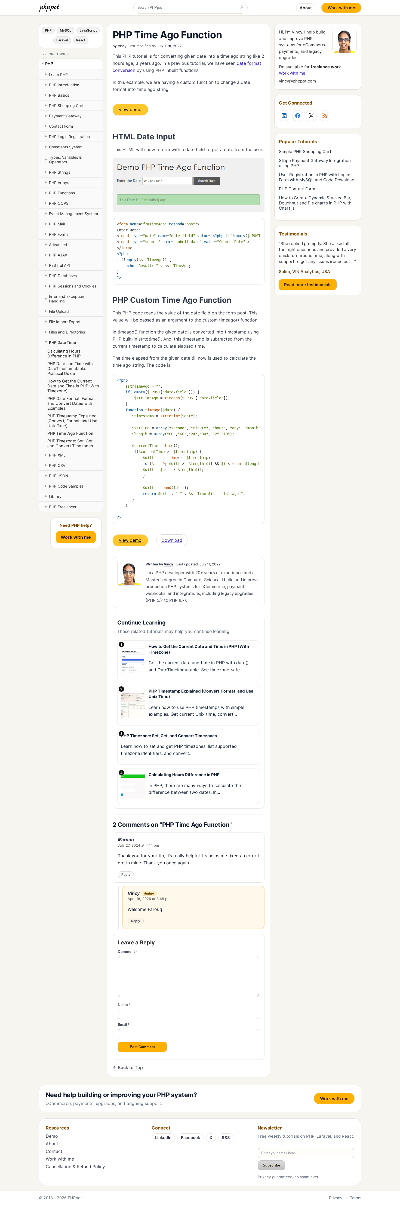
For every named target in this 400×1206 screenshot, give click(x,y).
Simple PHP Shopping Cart (305, 151)
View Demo (130, 109)
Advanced (58, 244)
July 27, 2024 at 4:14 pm (138, 845)
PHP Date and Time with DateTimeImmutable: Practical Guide (70, 368)
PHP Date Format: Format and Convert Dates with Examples (71, 403)
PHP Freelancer (62, 506)
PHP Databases (63, 275)
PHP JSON (58, 475)
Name (124, 1004)
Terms (355, 1197)
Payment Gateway (65, 116)
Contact (54, 1151)
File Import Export (65, 321)
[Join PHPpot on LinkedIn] (284, 116)
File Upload (59, 311)
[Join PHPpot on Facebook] (298, 116)
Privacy (335, 1197)
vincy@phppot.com (297, 81)
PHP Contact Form (297, 188)
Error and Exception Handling (66, 298)
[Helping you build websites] (50, 7)
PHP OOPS (59, 203)
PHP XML (57, 455)
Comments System (65, 147)
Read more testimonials (307, 284)
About (306, 7)
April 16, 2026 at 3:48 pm (149, 898)
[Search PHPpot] (242, 8)
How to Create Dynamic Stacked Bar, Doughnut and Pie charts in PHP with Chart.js (315, 203)
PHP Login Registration (69, 136)
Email (124, 1024)
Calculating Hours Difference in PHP (64, 354)
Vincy (122, 46)
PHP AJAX (58, 255)
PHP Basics (59, 95)
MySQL (65, 30)
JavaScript (88, 30)
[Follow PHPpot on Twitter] (311, 116)
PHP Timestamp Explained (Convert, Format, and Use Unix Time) (72, 421)
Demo (52, 1136)
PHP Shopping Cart (66, 105)
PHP (48, 30)
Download (171, 540)
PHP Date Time (62, 342)
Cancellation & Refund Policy (75, 1166)
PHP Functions (62, 193)
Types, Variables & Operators (65, 159)
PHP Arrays (59, 182)
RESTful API (59, 265)
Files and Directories (67, 332)
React (80, 40)
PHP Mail (57, 224)
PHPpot (75, 1197)
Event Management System (73, 213)
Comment (128, 951)
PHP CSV (57, 465)
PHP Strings (59, 172)
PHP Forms (58, 234)
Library (55, 496)
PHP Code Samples (66, 486)
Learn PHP (58, 74)
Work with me (341, 7)
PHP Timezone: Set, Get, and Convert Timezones (70, 443)
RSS (226, 1137)
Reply (125, 875)
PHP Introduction (64, 84)
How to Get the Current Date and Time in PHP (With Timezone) (73, 386)
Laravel (62, 40)
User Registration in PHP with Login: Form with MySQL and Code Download (316, 177)
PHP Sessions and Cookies (72, 286)
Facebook (190, 1137)
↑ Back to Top (128, 1067)
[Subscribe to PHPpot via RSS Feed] (325, 116)
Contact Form (61, 126)
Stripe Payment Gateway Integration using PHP (315, 163)
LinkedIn (163, 1137)
